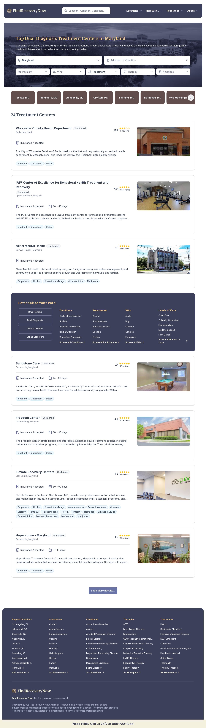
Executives (130, 337)
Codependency (94, 648)
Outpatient (165, 643)
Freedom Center (28, 418)
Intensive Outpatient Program (174, 634)
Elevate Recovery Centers (35, 472)
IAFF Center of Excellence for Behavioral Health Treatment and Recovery (62, 185)
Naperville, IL (18, 638)
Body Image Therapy (133, 629)
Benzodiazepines (101, 326)
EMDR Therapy (130, 658)
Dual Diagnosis (35, 320)
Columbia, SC (18, 653)
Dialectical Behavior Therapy (137, 653)
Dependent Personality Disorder (102, 653)
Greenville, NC (19, 634)
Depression (92, 658)
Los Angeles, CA (20, 624)
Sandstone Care (28, 363)
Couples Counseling (133, 648)
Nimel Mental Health (30, 246)
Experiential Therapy (133, 663)
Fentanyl (53, 648)
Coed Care (164, 315)
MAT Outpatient (168, 638)
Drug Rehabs (35, 312)
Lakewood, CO (19, 629)
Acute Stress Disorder (70, 316)
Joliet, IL (16, 643)
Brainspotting (129, 634)
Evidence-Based (166, 330)
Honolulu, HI (18, 667)
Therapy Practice (169, 667)
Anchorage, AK (19, 658)
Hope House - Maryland (33, 535)
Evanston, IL (18, 648)
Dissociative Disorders (97, 663)
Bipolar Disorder (68, 332)
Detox (163, 624)
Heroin (52, 658)
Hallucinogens (56, 653)
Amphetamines (100, 321)
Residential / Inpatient (171, 629)
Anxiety (63, 321)
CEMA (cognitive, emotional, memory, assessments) (137, 638)
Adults (128, 316)
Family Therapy (131, 667)
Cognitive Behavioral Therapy (138, 643)
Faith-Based (164, 334)
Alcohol (96, 316)
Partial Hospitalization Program (175, 648)
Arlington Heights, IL (22, 663)
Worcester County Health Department (44, 128)
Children (129, 326)
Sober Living (166, 658)
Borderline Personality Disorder (71, 337)
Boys (127, 321)
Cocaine (97, 332)
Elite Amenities (165, 325)
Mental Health (35, 328)
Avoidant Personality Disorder (70, 326)
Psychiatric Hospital (170, 653)
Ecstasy (96, 337)
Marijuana (54, 667)
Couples (129, 332)
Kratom (52, 663)
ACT (125, 624)
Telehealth (165, 663)
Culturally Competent (168, 320)
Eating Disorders (35, 336)
